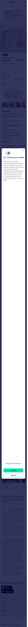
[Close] (23, 150)
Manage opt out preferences (13, 463)
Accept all (13, 470)
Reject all (13, 475)
